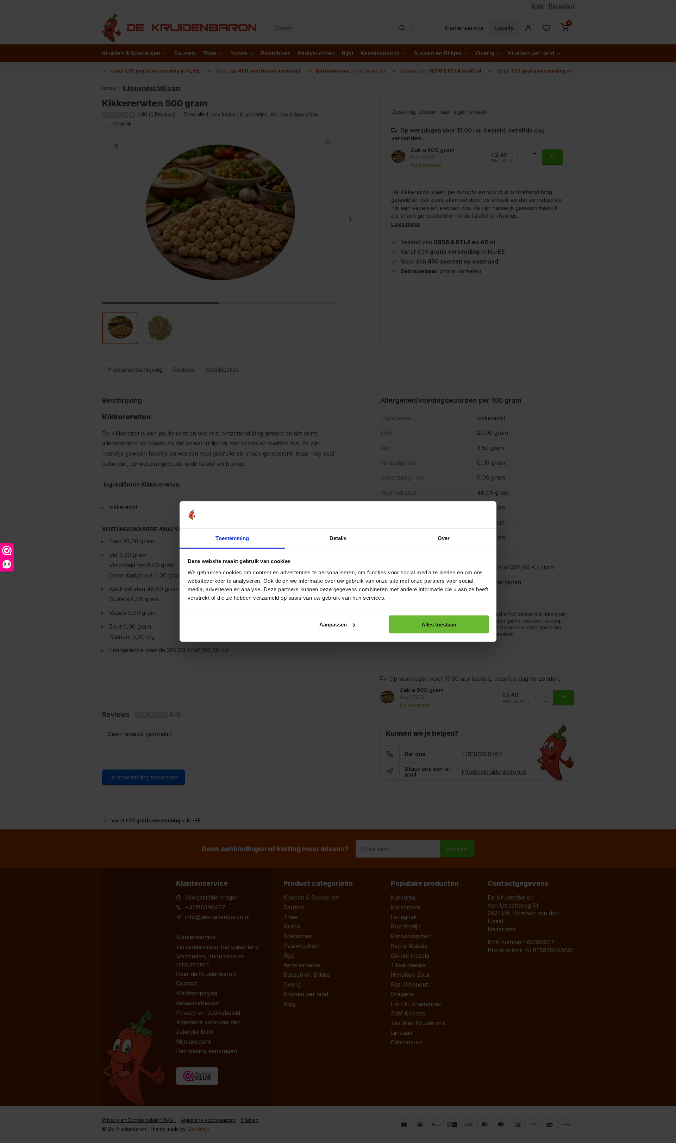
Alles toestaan (438, 625)
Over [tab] (444, 538)
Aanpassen (333, 625)
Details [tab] (338, 538)
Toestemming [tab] (232, 538)
